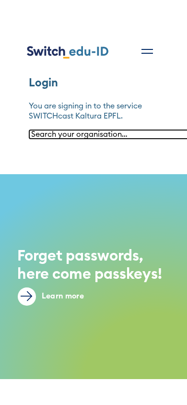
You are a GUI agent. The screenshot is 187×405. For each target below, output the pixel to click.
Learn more (62, 296)
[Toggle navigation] (147, 51)
